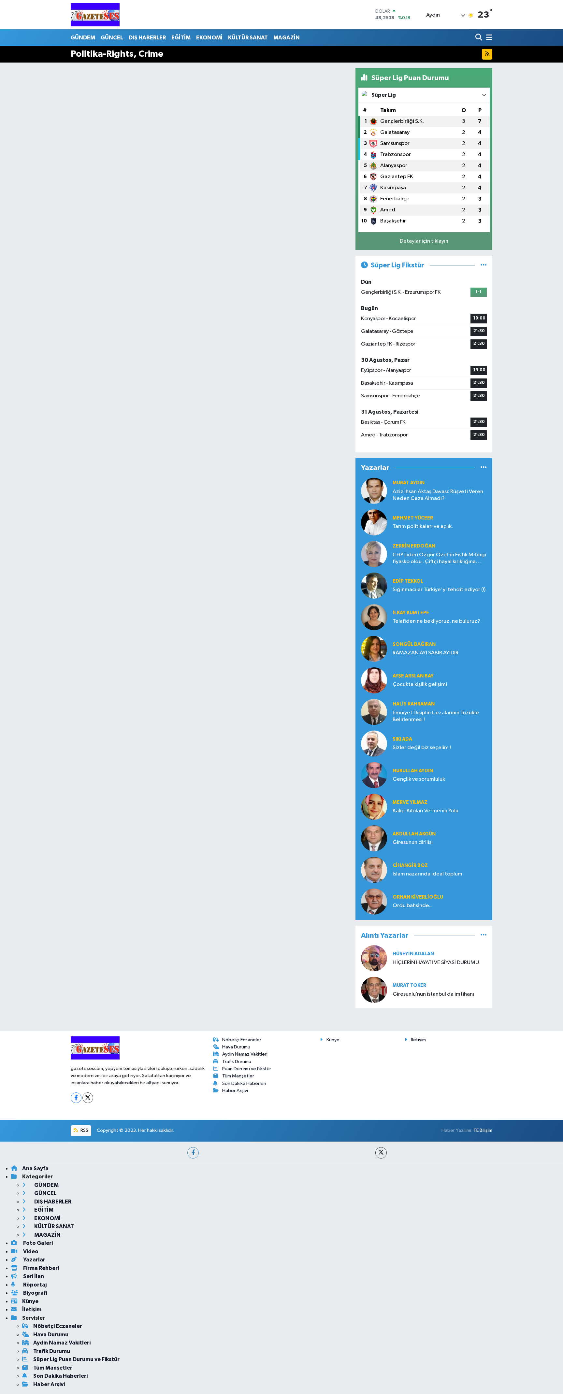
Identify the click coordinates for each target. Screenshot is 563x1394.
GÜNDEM (83, 37)
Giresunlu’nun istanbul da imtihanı (433, 994)
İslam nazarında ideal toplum (427, 874)
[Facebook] (76, 1097)
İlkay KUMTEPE (411, 612)
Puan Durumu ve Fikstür (246, 1068)
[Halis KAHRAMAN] (374, 712)
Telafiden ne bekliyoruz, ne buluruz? (436, 621)
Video (30, 1251)
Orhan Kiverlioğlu (418, 897)
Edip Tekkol (408, 581)
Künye (332, 1039)
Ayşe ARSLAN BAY (413, 676)
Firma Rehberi (40, 1268)
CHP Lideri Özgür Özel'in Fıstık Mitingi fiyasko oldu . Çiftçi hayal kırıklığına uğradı (439, 558)
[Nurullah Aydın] (374, 775)
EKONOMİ (209, 37)
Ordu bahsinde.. (412, 905)
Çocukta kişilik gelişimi (420, 684)
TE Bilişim (482, 1130)
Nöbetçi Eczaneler (241, 1039)
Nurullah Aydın (413, 770)
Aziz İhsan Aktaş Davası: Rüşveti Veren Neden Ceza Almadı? (438, 495)
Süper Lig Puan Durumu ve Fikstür (76, 1359)
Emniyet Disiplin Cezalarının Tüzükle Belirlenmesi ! (436, 716)
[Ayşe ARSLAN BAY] (374, 680)
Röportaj (34, 1284)
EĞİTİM (181, 37)
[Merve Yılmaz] (374, 806)
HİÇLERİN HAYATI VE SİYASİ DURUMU (436, 962)
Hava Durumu (236, 1047)
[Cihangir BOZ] (374, 870)
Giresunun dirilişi (413, 842)
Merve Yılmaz (410, 802)
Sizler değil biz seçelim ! (422, 747)
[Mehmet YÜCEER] (374, 522)
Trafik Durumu (236, 1061)
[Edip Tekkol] (374, 585)
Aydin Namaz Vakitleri (244, 1054)
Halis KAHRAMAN (414, 704)
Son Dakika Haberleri (244, 1083)
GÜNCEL (112, 37)
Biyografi (34, 1293)
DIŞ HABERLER (147, 37)
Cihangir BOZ (410, 865)
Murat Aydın (409, 482)
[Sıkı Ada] (374, 743)
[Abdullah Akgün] (374, 838)
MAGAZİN (286, 37)
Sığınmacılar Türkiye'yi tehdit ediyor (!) (439, 589)
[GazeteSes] (95, 14)
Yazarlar (33, 1259)
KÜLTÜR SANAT (248, 37)
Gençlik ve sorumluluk (419, 779)
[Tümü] (484, 468)
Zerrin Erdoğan (414, 546)
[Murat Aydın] (374, 490)
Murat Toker (409, 985)
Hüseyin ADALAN (413, 953)
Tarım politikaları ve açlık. (423, 526)
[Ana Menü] (488, 38)
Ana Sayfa (35, 1168)
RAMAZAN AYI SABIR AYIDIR (425, 653)
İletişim (418, 1039)
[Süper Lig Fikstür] (484, 265)
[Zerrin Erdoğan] (374, 554)
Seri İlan (33, 1276)
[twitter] (381, 1153)
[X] (87, 1097)
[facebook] (193, 1153)
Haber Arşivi (235, 1090)
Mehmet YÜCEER (413, 518)
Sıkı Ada (402, 739)
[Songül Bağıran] (374, 648)
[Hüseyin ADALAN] (374, 958)
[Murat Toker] (374, 989)
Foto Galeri (37, 1243)
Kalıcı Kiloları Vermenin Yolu (425, 811)
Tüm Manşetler (238, 1076)
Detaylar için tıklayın (424, 241)
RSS (83, 1130)
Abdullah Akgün (414, 834)
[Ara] (479, 38)
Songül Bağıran (414, 644)
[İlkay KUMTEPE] (374, 617)
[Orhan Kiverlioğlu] (374, 901)
